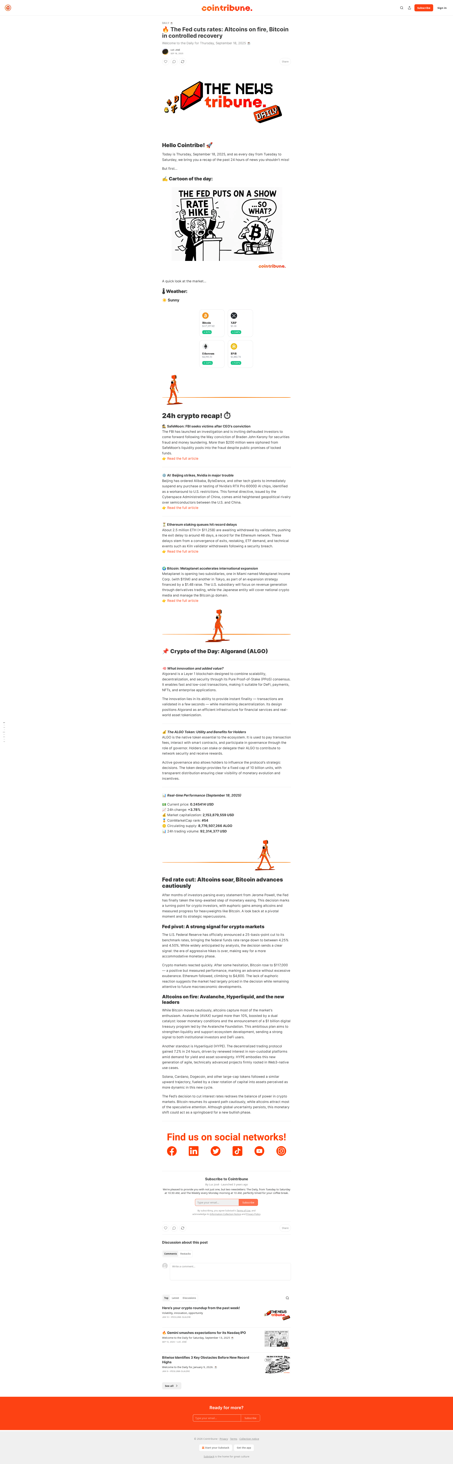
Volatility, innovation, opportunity (182, 1313)
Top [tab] (166, 1298)
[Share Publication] (409, 7)
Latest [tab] (175, 1298)
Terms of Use (243, 1210)
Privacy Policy (253, 1214)
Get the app (244, 1447)
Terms (233, 1438)
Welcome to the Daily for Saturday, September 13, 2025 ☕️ (198, 1337)
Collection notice (249, 1438)
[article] (226, 1315)
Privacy (224, 1438)
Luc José (175, 50)
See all (169, 1386)
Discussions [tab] (189, 1298)
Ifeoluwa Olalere (181, 1317)
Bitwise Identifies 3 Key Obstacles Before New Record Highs (205, 1359)
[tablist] (177, 1253)
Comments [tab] (170, 1253)
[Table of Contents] (3, 732)
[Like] (165, 61)
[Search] (401, 7)
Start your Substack (217, 1447)
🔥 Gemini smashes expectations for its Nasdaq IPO (204, 1333)
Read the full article (182, 458)
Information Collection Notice (225, 1214)
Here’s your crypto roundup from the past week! (201, 1308)
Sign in (442, 8)
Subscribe (423, 8)
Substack (209, 1456)
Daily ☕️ (167, 22)
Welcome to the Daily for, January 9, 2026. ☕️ (189, 1367)
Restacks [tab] (185, 1253)
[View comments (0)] (174, 61)
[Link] (157, 145)
